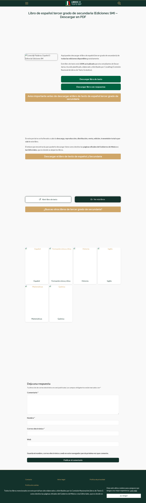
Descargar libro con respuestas (90, 87)
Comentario (32, 392)
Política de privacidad (97, 479)
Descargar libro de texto (91, 79)
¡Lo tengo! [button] (124, 496)
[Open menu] (26, 3)
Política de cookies (32, 485)
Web (29, 439)
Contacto (28, 479)
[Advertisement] (73, 36)
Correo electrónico (36, 429)
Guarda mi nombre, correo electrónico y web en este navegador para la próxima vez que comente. (68, 453)
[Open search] (119, 3)
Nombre (31, 418)
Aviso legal (61, 479)
